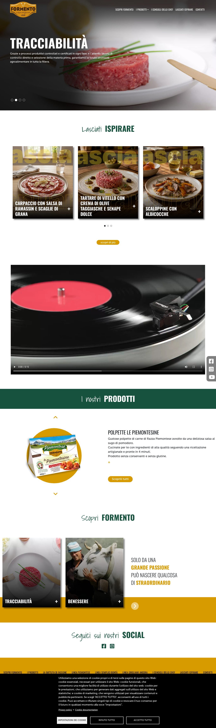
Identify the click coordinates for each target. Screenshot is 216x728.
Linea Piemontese (81, 672)
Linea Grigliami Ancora (135, 672)
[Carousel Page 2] (108, 226)
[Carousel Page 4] (24, 100)
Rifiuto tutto (107, 720)
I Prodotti (141, 9)
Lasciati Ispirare (184, 9)
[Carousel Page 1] (12, 100)
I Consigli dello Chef (164, 672)
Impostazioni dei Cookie (72, 720)
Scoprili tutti (120, 479)
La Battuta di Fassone (55, 672)
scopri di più (108, 242)
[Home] (23, 9)
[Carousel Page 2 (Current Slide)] (16, 100)
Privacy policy (65, 710)
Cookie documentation (86, 710)
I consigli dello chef (162, 9)
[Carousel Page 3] (20, 100)
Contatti (200, 9)
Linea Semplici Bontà (106, 672)
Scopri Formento (124, 9)
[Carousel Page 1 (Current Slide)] (105, 226)
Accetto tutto (143, 720)
